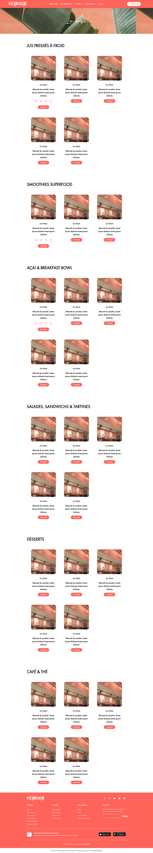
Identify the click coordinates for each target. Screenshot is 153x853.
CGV (78, 809)
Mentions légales (82, 815)
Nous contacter (56, 812)
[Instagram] (109, 798)
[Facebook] (119, 798)
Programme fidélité (32, 824)
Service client (56, 815)
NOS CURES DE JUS (66, 4)
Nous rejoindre (56, 809)
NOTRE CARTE (53, 4)
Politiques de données (83, 818)
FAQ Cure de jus (31, 812)
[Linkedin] (124, 798)
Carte (28, 809)
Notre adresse (31, 815)
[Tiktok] (104, 798)
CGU (78, 812)
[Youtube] (114, 798)
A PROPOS (78, 4)
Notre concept (31, 818)
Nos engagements (32, 821)
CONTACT (101, 4)
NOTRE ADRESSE (90, 4)
